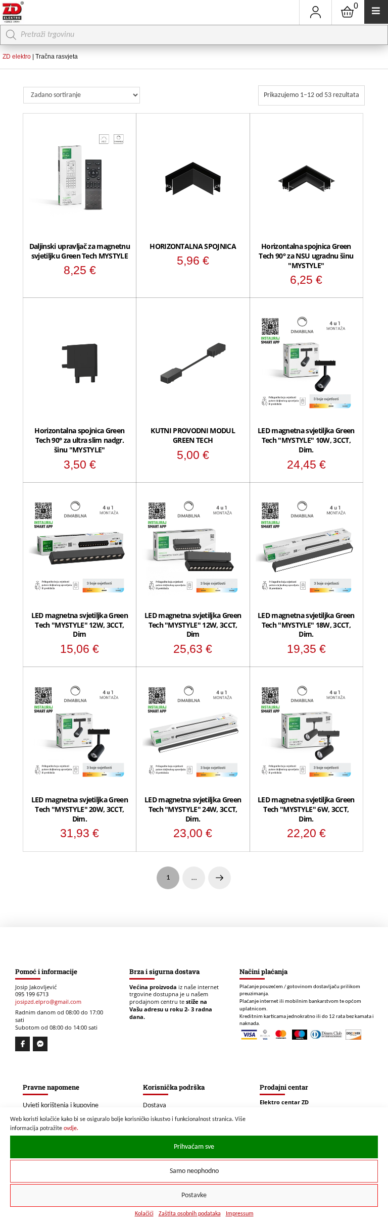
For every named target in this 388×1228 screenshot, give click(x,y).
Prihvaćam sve (194, 1147)
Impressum (240, 1214)
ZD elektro (17, 56)
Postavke (194, 1195)
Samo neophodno (194, 1171)
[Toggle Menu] (376, 12)
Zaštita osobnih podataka (190, 1214)
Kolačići (144, 1214)
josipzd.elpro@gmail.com (48, 1001)
